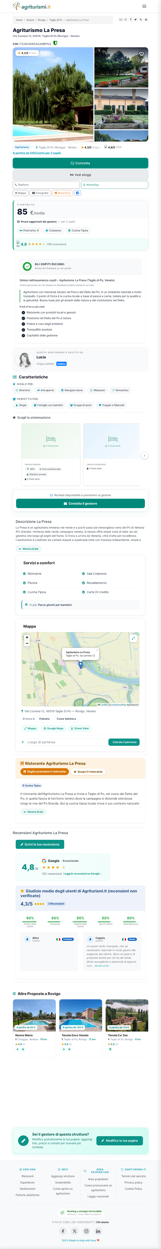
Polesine (44, 718)
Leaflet (103, 704)
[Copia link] (140, 19)
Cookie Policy (133, 1188)
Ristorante (64, 192)
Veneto (30, 19)
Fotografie (42, 192)
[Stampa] (146, 19)
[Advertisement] (80, 1095)
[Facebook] (131, 19)
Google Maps (55, 728)
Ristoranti (28, 1176)
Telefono (23, 184)
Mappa (22, 192)
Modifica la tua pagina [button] (121, 1140)
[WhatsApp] (126, 19)
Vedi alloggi (83, 175)
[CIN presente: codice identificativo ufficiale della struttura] (55, 44)
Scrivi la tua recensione (42, 844)
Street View (81, 728)
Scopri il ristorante (89, 771)
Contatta (83, 163)
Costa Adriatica (66, 718)
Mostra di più (102, 965)
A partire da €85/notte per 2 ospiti (37, 153)
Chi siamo (102, 1222)
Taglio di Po (55, 19)
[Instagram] (86, 1231)
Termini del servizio (133, 1176)
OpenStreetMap (118, 704)
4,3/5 (92, 147)
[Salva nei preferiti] (141, 54)
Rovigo (42, 19)
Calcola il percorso (124, 742)
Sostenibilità (63, 1182)
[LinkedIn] (98, 1231)
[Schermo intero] (133, 638)
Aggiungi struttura (62, 1176)
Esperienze (27, 1182)
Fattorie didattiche (27, 1195)
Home (19, 19)
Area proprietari (98, 1179)
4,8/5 (115, 147)
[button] (80, 665)
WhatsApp (92, 184)
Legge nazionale (98, 1196)
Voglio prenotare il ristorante (46, 771)
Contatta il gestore (82, 503)
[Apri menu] (144, 6)
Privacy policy (133, 1182)
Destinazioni (27, 1188)
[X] (135, 19)
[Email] (121, 19)
